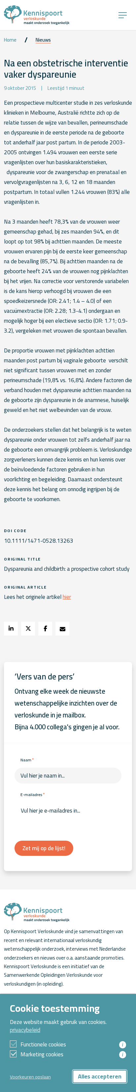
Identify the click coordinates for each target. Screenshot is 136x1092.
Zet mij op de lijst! (43, 848)
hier (67, 597)
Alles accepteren (99, 1076)
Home (10, 40)
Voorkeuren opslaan (30, 1077)
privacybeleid (25, 1030)
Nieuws (43, 40)
